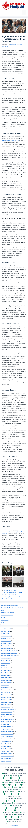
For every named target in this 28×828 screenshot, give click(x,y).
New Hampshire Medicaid (7, 709)
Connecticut (14, 778)
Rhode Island (9, 810)
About (2, 622)
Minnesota (13, 791)
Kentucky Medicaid (6, 680)
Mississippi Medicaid (6, 697)
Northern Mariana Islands (19, 803)
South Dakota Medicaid (7, 739)
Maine (21, 787)
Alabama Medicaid (6, 628)
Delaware (22, 778)
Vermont (13, 816)
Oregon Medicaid (5, 729)
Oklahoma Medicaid (6, 726)
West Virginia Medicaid (7, 756)
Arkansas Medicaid (6, 636)
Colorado (6, 778)
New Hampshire (17, 796)
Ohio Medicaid (5, 724)
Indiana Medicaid (5, 672)
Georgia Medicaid (5, 660)
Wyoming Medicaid (6, 761)
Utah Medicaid (5, 746)
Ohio (7, 805)
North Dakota (7, 803)
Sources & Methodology (7, 612)
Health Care (4, 665)
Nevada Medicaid (5, 707)
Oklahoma (13, 805)
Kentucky (7, 787)
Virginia (20, 816)
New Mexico (18, 798)
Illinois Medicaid (5, 670)
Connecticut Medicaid (6, 643)
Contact (3, 617)
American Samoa (21, 773)
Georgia (5, 782)
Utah (7, 816)
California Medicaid (6, 638)
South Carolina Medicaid (7, 736)
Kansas (23, 784)
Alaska (12, 773)
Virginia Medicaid (5, 751)
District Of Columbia (11, 780)
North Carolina (18, 800)
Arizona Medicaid (5, 633)
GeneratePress (14, 825)
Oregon (20, 805)
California (21, 775)
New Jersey (9, 798)
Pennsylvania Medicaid (7, 731)
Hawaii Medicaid (5, 663)
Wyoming (18, 821)
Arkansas (14, 775)
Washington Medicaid (6, 753)
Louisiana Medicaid (6, 682)
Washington (9, 819)
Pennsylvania (10, 807)
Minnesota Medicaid (6, 694)
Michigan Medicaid (6, 692)
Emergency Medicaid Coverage (9, 653)
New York (9, 800)
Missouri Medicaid (6, 699)
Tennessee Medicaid (6, 741)
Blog (2, 610)
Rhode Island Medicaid (10, 590)
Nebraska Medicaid (6, 704)
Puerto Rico (18, 807)
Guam (11, 782)
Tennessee (16, 812)
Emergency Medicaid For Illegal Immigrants (12, 607)
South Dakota (7, 812)
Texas (23, 812)
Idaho (24, 782)
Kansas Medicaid (5, 677)
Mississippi (21, 791)
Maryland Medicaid (6, 687)
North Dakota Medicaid (7, 721)
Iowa (17, 784)
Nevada (9, 796)
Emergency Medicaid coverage (10, 140)
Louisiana (15, 787)
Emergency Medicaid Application (9, 605)
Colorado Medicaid (6, 641)
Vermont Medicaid (6, 748)
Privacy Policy (4, 620)
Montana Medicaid (6, 702)
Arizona (6, 775)
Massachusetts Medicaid (7, 690)
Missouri (6, 794)
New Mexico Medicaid (6, 714)
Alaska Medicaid (5, 631)
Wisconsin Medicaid (6, 758)
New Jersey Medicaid (6, 712)
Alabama (5, 773)
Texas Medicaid (5, 743)
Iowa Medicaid (5, 675)
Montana (14, 794)
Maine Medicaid (5, 685)
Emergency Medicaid (6, 648)
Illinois (5, 784)
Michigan (6, 791)
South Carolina (19, 810)
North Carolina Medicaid (7, 719)
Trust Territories (8, 814)
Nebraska (21, 794)
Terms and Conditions (7, 615)
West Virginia (18, 819)
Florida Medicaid (5, 658)
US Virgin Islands (19, 814)
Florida (20, 780)
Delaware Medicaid (6, 645)
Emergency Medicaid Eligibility (9, 655)
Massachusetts (17, 789)
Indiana (11, 784)
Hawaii (17, 782)
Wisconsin (10, 821)
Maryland (9, 789)
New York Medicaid (6, 717)
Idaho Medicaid (5, 668)
